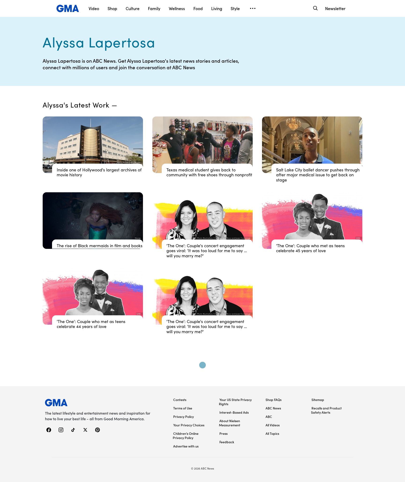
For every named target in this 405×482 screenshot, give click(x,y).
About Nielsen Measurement (229, 422)
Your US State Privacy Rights (235, 401)
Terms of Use (182, 408)
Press (223, 433)
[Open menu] (253, 8)
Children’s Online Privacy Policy (186, 435)
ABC (269, 416)
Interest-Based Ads (234, 412)
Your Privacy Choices (188, 425)
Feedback (226, 442)
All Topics (272, 433)
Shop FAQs (273, 399)
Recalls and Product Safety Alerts (326, 410)
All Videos (273, 425)
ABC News (273, 408)
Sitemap (317, 399)
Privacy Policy (183, 416)
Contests (179, 399)
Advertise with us (186, 446)
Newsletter (335, 8)
